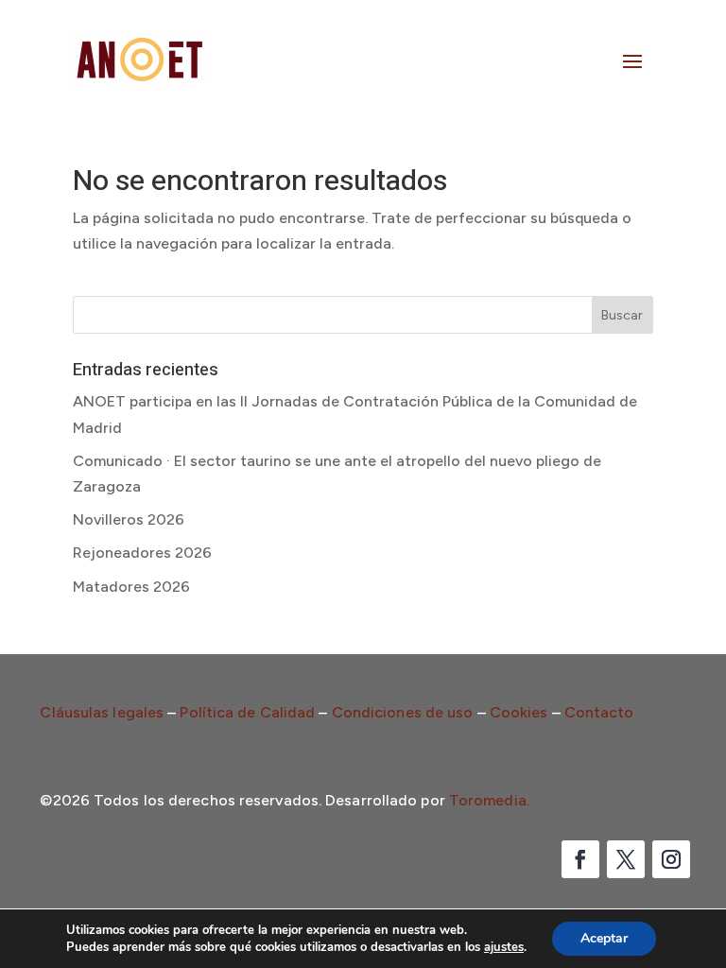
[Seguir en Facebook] (580, 859)
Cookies (519, 712)
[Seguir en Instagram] (671, 859)
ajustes (504, 947)
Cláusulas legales (102, 712)
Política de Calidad (247, 712)
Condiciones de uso (403, 712)
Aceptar (604, 938)
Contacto (599, 712)
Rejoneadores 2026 (142, 553)
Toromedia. (489, 800)
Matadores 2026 (131, 587)
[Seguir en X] (626, 859)
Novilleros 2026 (128, 519)
